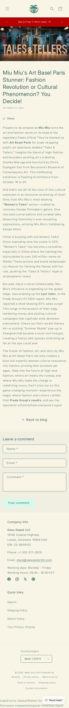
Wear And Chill (33, 672)
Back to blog (36, 420)
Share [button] (11, 118)
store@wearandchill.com (34, 560)
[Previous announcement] (7, 22)
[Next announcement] (62, 22)
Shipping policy (47, 682)
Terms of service (26, 682)
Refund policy (50, 677)
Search (12, 602)
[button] (7, 9)
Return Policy (16, 618)
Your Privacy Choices (21, 626)
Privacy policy (31, 677)
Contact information (36, 688)
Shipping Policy (17, 610)
